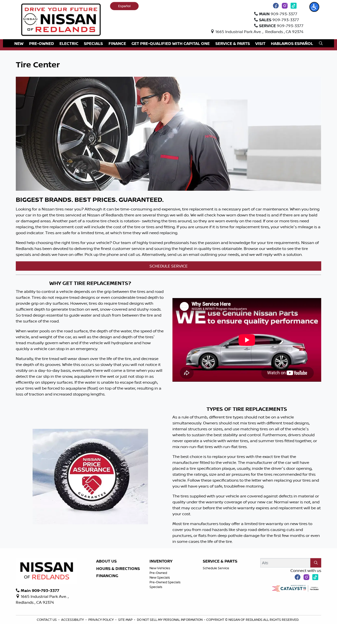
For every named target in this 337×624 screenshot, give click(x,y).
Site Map (125, 619)
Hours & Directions (118, 569)
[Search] (315, 562)
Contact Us (47, 619)
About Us (106, 561)
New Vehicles (160, 568)
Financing (107, 576)
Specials (156, 587)
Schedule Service (216, 568)
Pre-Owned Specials (165, 582)
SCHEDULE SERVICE (169, 266)
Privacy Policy (101, 619)
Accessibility (73, 619)
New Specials (160, 577)
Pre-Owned (158, 572)
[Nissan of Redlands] (61, 19)
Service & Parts (220, 561)
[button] (314, 7)
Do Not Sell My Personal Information (170, 619)
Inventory (161, 561)
